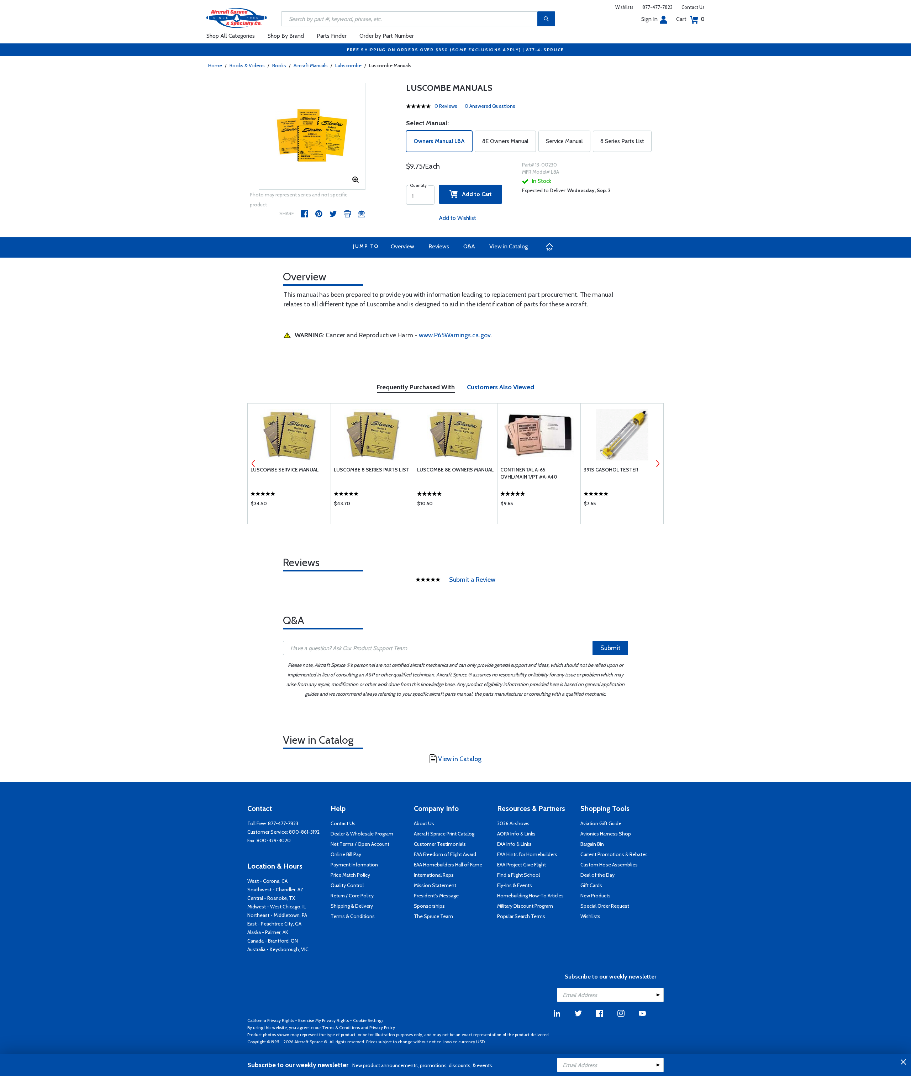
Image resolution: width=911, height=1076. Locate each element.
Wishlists (624, 7)
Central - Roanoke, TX (271, 898)
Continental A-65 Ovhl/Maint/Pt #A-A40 (528, 473)
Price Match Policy (350, 875)
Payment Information (354, 864)
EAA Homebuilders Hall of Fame (448, 864)
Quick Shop (289, 505)
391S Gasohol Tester (611, 469)
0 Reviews (446, 106)
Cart (690, 19)
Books (279, 65)
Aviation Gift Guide (600, 823)
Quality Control (347, 885)
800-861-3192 (304, 832)
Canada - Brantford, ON (272, 941)
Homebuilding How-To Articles (530, 895)
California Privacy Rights (270, 1020)
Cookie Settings (368, 1020)
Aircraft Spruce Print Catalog (444, 833)
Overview (402, 246)
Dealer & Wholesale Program (362, 833)
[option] (312, 136)
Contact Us (693, 7)
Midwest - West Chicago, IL (276, 906)
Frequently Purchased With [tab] (416, 387)
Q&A (469, 246)
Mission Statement (435, 885)
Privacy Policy (382, 1027)
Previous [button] (253, 464)
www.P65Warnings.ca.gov (455, 335)
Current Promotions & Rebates (614, 854)
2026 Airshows (513, 823)
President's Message (436, 895)
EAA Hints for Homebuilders (527, 854)
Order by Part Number (386, 35)
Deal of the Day (597, 875)
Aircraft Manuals (311, 65)
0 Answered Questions (490, 106)
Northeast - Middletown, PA (277, 915)
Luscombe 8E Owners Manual (455, 469)
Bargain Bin (592, 844)
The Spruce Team (433, 916)
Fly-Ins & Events (514, 885)
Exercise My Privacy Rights (323, 1020)
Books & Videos (247, 65)
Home (215, 65)
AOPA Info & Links (516, 833)
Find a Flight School (518, 875)
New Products (595, 895)
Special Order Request (604, 906)
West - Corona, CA (267, 881)
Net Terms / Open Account (360, 844)
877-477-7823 (657, 7)
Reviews (438, 246)
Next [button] (658, 464)
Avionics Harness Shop (605, 833)
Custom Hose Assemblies (609, 864)
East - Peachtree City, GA (274, 924)
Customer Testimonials (440, 844)
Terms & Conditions (353, 916)
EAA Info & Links (514, 844)
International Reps (434, 875)
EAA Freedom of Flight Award (445, 854)
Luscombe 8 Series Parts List (371, 469)
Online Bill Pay (346, 854)
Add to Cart (475, 194)
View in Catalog (508, 246)
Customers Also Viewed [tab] (500, 387)
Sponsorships (429, 906)
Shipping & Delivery (352, 906)
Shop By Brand (286, 35)
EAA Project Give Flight (521, 864)
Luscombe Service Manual (284, 469)
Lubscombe (348, 65)
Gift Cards (591, 885)
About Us (424, 823)
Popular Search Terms (521, 916)
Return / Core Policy (352, 895)
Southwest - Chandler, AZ (275, 889)
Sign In (649, 19)
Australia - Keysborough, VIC (278, 949)
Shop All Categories (230, 35)
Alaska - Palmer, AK (267, 932)
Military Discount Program (525, 906)
